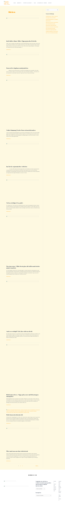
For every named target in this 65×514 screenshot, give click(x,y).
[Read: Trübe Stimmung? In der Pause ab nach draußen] (22, 103)
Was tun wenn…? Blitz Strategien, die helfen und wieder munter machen (23, 267)
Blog (35, 2)
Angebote (19, 2)
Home (14, 2)
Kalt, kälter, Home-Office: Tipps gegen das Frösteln (21, 41)
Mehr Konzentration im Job (14, 415)
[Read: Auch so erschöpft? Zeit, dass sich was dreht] (22, 305)
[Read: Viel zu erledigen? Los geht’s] (22, 190)
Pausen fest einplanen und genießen (17, 68)
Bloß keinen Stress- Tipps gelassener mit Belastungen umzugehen (22, 395)
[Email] (33, 475)
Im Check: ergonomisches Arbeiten (16, 166)
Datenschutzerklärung (55, 488)
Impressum (55, 485)
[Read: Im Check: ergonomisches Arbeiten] (22, 153)
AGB (54, 490)
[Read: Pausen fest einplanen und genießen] (22, 60)
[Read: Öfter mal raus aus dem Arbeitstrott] (22, 438)
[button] (21, 3)
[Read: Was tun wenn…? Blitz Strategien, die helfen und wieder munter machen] (22, 240)
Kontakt (50, 2)
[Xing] (34, 475)
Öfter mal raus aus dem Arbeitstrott (17, 451)
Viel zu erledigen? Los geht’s (14, 203)
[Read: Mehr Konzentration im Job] (23, 411)
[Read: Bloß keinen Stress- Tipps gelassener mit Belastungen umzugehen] (22, 368)
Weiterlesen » (8, 49)
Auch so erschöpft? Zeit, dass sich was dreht (19, 331)
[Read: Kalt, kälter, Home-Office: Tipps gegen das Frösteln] (22, 28)
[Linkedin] (30, 475)
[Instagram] (31, 475)
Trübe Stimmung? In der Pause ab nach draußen (20, 130)
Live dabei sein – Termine (42, 2)
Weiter (37, 465)
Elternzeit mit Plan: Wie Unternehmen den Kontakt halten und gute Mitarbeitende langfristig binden (52, 24)
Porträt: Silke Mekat (27, 2)
